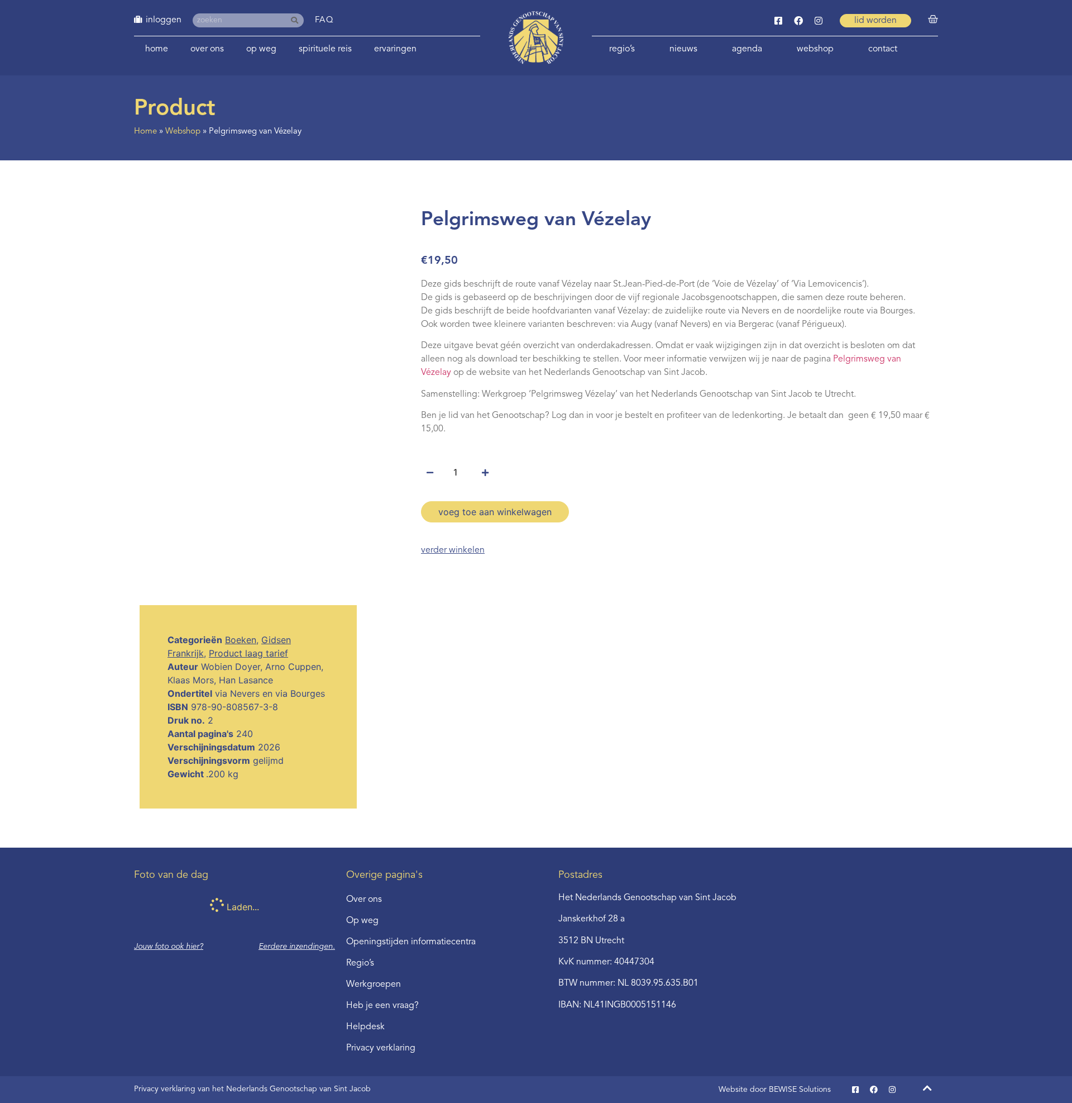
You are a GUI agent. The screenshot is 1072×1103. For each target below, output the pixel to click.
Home (156, 49)
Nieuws (683, 49)
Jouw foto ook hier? (168, 946)
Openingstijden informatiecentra (411, 942)
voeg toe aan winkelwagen (495, 511)
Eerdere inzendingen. (297, 946)
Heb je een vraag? (382, 1005)
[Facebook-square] (778, 20)
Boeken (240, 639)
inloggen (163, 20)
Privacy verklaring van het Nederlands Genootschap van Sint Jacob (252, 1089)
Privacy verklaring (380, 1048)
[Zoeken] (297, 20)
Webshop (815, 49)
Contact (882, 49)
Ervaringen (395, 49)
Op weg (261, 49)
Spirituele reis (325, 49)
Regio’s (622, 49)
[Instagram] (818, 20)
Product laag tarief (248, 653)
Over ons (207, 49)
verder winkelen (453, 550)
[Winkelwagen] (933, 20)
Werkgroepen (373, 984)
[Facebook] (798, 20)
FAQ (324, 20)
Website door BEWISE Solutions (775, 1090)
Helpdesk (365, 1027)
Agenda (747, 49)
